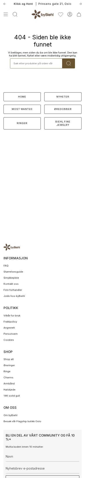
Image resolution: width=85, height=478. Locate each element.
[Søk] (68, 63)
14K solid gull (11, 395)
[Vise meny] (5, 14)
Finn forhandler (12, 289)
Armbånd (9, 383)
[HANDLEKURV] (79, 14)
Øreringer (9, 365)
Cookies (8, 339)
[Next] (80, 4)
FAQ (5, 265)
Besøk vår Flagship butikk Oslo (22, 421)
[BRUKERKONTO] (69, 14)
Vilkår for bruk (11, 315)
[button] (15, 14)
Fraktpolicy (10, 321)
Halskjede (9, 389)
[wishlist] (60, 14)
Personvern (10, 333)
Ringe (6, 371)
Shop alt (8, 359)
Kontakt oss (11, 283)
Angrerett (9, 327)
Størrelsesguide (13, 271)
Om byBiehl (10, 415)
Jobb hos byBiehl (14, 296)
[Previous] (5, 4)
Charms (8, 377)
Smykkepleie (11, 277)
